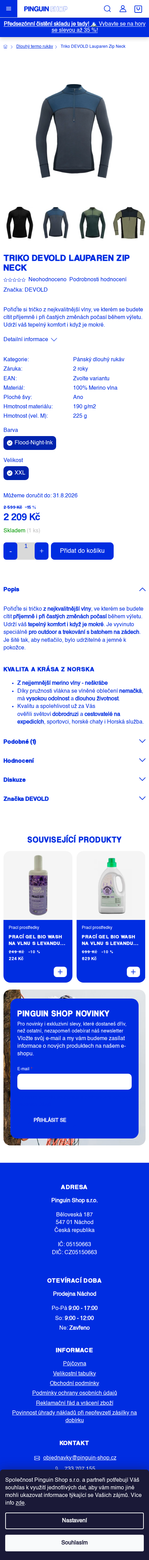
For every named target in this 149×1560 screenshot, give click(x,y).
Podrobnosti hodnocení (97, 280)
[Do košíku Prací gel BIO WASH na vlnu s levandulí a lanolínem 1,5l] (133, 971)
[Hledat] (107, 9)
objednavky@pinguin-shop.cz (79, 1458)
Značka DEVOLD (26, 798)
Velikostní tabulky (74, 1374)
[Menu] (8, 8)
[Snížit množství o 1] (10, 551)
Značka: (25, 290)
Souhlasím (74, 1543)
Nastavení (74, 1521)
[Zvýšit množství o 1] (42, 551)
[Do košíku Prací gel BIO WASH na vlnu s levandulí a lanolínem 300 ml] (60, 971)
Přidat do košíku (82, 551)
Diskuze (14, 779)
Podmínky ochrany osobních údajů (74, 1393)
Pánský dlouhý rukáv (98, 360)
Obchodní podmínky (74, 1383)
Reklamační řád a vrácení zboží (74, 1403)
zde (20, 1503)
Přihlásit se (50, 1120)
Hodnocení (18, 760)
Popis (11, 589)
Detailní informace (25, 340)
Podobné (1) (19, 741)
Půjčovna (74, 1364)
